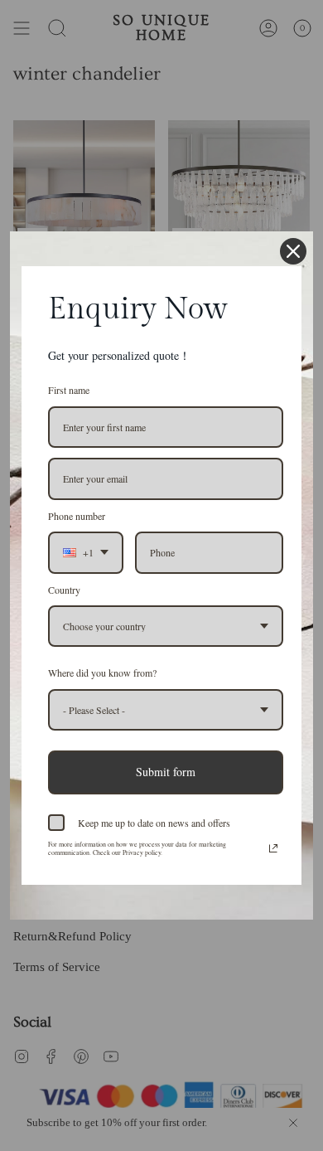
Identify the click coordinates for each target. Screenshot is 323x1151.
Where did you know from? (102, 672)
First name (68, 389)
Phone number (76, 515)
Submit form (165, 771)
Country (64, 589)
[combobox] (85, 552)
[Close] (293, 251)
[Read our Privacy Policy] (273, 848)
